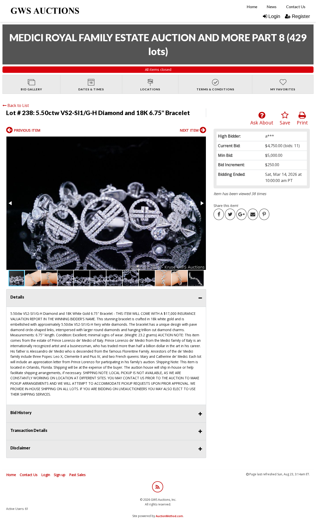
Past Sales (77, 474)
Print (302, 122)
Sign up (59, 474)
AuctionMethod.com (169, 516)
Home (252, 6)
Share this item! (226, 205)
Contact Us (295, 6)
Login (274, 16)
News (271, 6)
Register (301, 16)
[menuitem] (252, 6)
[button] (106, 203)
